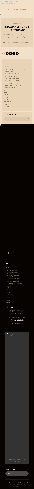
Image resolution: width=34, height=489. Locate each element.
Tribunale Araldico (10, 82)
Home (10, 9)
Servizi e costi (8, 103)
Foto (6, 97)
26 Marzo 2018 (6, 16)
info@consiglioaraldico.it (17, 323)
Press (5, 92)
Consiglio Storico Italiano (12, 80)
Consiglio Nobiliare (10, 75)
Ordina (7, 104)
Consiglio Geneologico (12, 73)
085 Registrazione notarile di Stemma (17, 460)
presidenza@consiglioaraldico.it (17, 325)
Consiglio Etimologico (11, 76)
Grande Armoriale (9, 90)
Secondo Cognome (11, 87)
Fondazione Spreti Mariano (13, 85)
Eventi (6, 99)
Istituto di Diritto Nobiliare (12, 83)
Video (7, 96)
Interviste (7, 89)
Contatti (6, 106)
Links (6, 94)
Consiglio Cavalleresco (12, 78)
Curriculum (7, 101)
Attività (6, 68)
